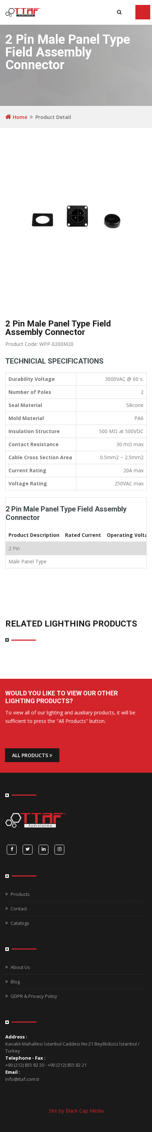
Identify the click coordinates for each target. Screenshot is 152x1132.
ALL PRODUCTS (30, 755)
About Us (20, 967)
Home (19, 117)
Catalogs (20, 923)
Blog (15, 981)
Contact (19, 908)
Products (20, 894)
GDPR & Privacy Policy (34, 996)
